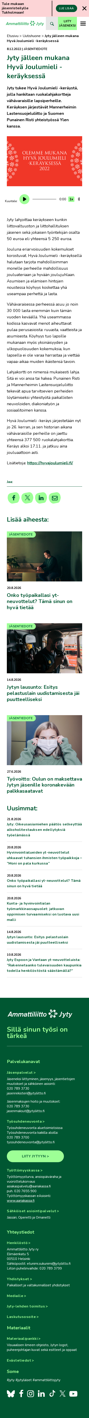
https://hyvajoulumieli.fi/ (50, 463)
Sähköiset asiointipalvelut (31, 1211)
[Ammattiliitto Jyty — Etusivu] (24, 23)
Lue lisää (66, 8)
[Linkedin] (41, 498)
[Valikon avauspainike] (83, 23)
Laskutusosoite (21, 1316)
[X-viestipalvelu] (63, 1393)
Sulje (84, 8)
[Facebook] (21, 1393)
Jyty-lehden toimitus (26, 1306)
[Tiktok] (52, 1393)
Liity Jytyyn (34, 1156)
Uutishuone (32, 35)
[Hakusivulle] (52, 23)
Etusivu (12, 35)
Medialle (15, 1295)
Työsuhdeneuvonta (24, 1121)
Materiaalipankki (22, 1338)
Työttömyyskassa (23, 1170)
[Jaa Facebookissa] (14, 498)
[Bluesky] (11, 1393)
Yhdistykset (18, 1279)
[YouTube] (73, 1393)
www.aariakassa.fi (20, 1200)
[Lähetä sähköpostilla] (55, 498)
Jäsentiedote (35, 49)
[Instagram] (30, 1393)
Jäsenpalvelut (20, 1072)
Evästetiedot (19, 1360)
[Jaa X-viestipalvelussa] (27, 498)
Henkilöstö (17, 1242)
